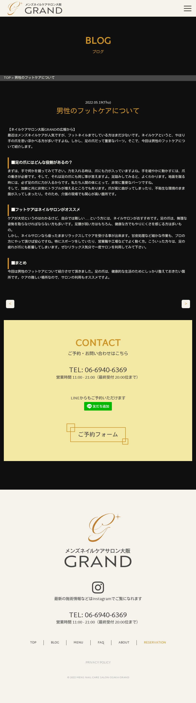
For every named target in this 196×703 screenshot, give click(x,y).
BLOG (55, 642)
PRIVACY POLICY (98, 663)
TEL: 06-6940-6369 (98, 370)
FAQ (101, 642)
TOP (7, 78)
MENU (78, 642)
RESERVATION (155, 642)
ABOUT (124, 642)
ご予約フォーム (98, 435)
